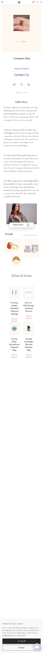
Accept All (21, 641)
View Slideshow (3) (31, 235)
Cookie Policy (7, 635)
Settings (21, 648)
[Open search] (37, 2)
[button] (33, 2)
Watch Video (18, 225)
